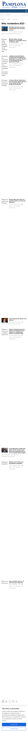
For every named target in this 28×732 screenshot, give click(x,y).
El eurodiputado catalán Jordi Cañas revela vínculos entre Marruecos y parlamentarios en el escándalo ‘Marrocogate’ (17, 451)
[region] (14, 719)
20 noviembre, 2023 (15, 465)
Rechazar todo (14, 728)
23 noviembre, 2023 (8, 454)
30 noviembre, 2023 (15, 32)
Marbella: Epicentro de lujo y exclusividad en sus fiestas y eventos (17, 28)
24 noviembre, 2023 (15, 86)
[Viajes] (5, 28)
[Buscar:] (14, 14)
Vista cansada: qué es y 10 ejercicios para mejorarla (16, 581)
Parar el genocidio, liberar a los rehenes (17, 319)
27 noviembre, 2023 (15, 63)
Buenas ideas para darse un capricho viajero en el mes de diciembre (17, 201)
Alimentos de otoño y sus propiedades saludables (16, 462)
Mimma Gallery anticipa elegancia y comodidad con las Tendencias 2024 (17, 40)
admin (3, 33)
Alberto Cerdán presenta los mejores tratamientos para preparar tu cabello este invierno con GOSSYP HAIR (17, 331)
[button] (26, 11)
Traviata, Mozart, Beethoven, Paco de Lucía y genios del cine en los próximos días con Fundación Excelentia (17, 82)
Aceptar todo (14, 724)
